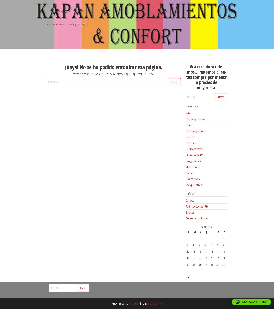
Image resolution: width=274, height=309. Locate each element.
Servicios (190, 212)
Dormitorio (191, 143)
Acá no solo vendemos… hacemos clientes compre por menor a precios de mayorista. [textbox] (206, 77)
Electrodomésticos (194, 149)
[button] (251, 302)
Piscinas (189, 173)
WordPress (134, 303)
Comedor (190, 137)
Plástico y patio (193, 179)
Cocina (189, 125)
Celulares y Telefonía (195, 119)
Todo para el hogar (194, 185)
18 (194, 258)
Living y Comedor (194, 161)
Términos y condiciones (197, 218)
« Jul (188, 276)
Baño (188, 113)
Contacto (190, 200)
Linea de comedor (194, 155)
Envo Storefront (155, 303)
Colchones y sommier (196, 131)
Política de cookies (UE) (197, 206)
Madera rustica (193, 167)
